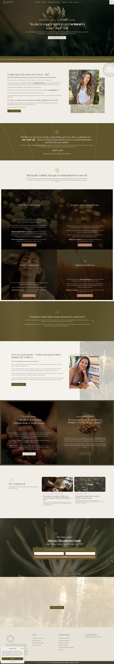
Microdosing (59, 493)
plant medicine (53, 90)
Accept (12, 658)
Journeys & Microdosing (54, 2)
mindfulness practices (38, 83)
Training (70, 2)
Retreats (64, 2)
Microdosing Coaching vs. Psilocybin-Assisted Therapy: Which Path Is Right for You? (57, 498)
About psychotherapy (85, 295)
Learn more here (29, 453)
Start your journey (57, 607)
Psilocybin (45, 493)
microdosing (38, 236)
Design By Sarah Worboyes (63, 662)
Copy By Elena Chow (74, 662)
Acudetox (37, 2)
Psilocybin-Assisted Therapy (18, 231)
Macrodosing (52, 493)
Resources (75, 2)
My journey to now (19, 384)
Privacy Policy (12, 661)
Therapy (43, 2)
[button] (22, 648)
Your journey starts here (57, 37)
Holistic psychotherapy (85, 279)
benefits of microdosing (99, 501)
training (99, 438)
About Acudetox (29, 295)
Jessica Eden (57, 150)
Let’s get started (14, 110)
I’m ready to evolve (85, 453)
